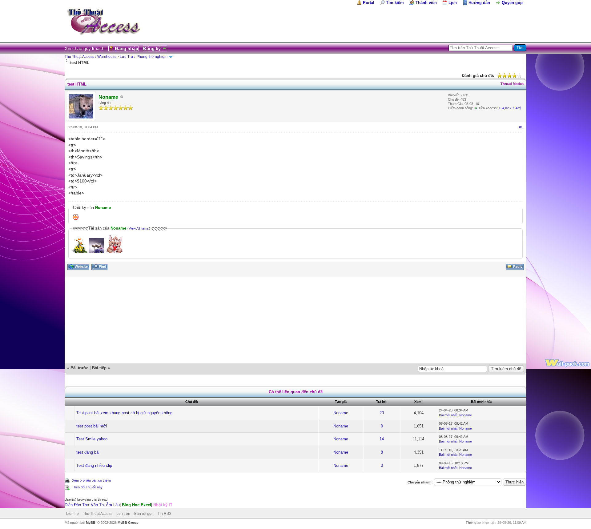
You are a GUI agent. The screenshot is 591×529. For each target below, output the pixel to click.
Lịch (452, 2)
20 (382, 413)
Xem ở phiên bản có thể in (91, 480)
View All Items (139, 228)
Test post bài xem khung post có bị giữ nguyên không (124, 413)
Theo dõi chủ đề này (87, 487)
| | (118, 505)
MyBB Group (128, 522)
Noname (340, 413)
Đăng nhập (126, 48)
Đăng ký (152, 48)
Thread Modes (512, 84)
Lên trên (123, 513)
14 (382, 439)
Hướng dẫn (479, 2)
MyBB (90, 522)
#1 (521, 127)
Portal (368, 2)
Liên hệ (72, 513)
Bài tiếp (99, 368)
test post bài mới (91, 426)
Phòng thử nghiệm (151, 56)
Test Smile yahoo (91, 439)
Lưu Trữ (126, 56)
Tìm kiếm (395, 2)
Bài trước (79, 368)
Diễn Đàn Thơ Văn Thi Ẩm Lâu (92, 505)
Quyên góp (512, 2)
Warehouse (107, 56)
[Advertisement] (250, 320)
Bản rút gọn (144, 513)
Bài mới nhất (448, 415)
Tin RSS (164, 513)
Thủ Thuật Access (79, 56)
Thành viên (426, 2)
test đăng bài (87, 452)
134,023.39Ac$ (510, 108)
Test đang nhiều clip (94, 465)
